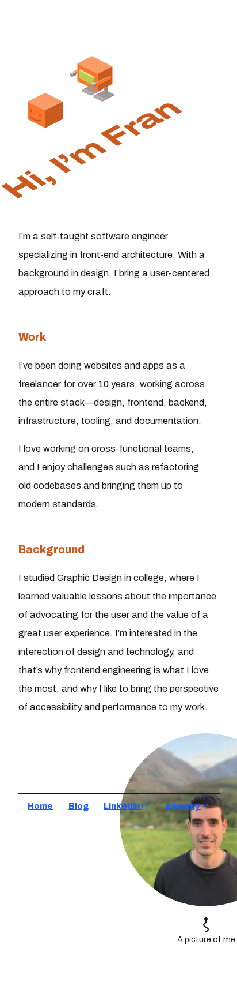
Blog (78, 806)
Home (40, 806)
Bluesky (183, 806)
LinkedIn (123, 806)
